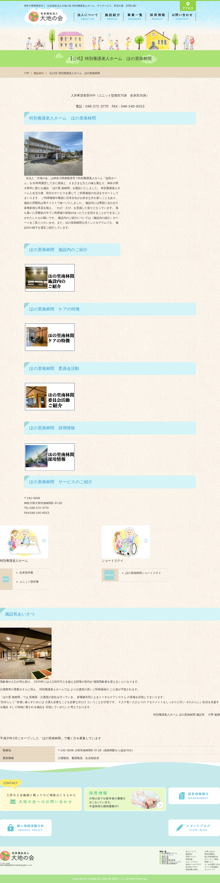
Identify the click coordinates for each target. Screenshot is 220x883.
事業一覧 (163, 851)
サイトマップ (210, 869)
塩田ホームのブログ (193, 864)
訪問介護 (164, 858)
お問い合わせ (210, 851)
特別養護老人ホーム (14, 560)
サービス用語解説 (211, 867)
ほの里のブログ (192, 867)
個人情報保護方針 (211, 857)
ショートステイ (112, 560)
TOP (26, 73)
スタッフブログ (192, 862)
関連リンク (209, 862)
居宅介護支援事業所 (169, 863)
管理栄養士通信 (192, 869)
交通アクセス (191, 857)
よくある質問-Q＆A (212, 864)
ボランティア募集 (211, 859)
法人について (191, 851)
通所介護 (164, 857)
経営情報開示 (210, 854)
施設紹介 (39, 73)
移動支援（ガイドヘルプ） (171, 862)
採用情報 (189, 859)
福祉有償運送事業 (168, 860)
